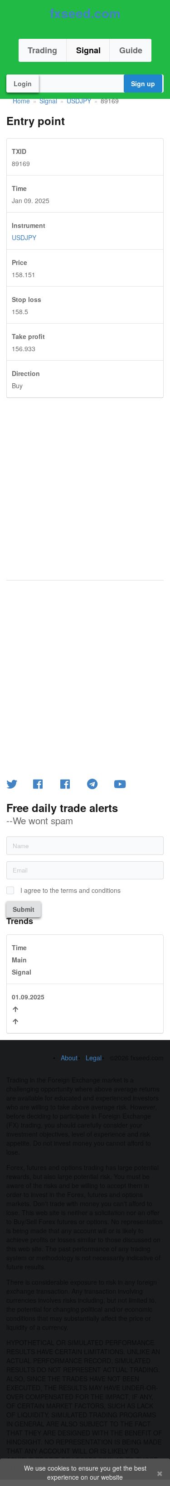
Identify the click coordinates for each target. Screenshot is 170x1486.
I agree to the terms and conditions (70, 890)
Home (21, 101)
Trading (42, 50)
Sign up (143, 83)
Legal (94, 1057)
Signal (88, 50)
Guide (130, 50)
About (69, 1057)
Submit (23, 909)
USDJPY (79, 101)
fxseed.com (85, 13)
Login (23, 83)
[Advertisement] (85, 482)
